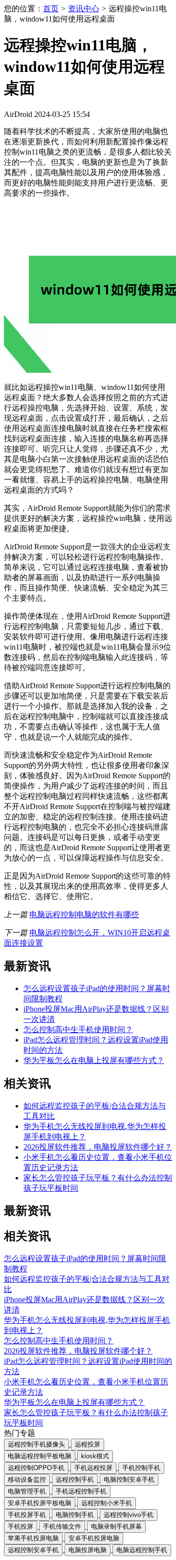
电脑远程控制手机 (141, 1550)
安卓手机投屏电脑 (93, 1538)
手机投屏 (20, 1526)
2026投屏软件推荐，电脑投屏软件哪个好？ (97, 1147)
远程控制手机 (75, 1479)
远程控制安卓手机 (33, 1550)
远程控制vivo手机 (129, 1514)
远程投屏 (87, 1444)
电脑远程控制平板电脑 (39, 1456)
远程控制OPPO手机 (36, 1467)
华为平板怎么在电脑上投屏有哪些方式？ (93, 1060)
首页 (51, 8)
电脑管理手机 (27, 1491)
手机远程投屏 (93, 1467)
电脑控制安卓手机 (129, 1479)
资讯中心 (83, 8)
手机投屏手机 (27, 1514)
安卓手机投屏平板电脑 (39, 1503)
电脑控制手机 (75, 1514)
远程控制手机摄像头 (36, 1444)
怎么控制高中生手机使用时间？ (78, 1029)
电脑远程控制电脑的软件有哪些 (84, 914)
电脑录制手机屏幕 (116, 1526)
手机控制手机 (141, 1467)
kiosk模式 (95, 1456)
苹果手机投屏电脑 (33, 1538)
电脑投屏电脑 (87, 1550)
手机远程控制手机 (81, 1491)
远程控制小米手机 (106, 1503)
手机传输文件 (62, 1526)
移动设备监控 (27, 1479)
